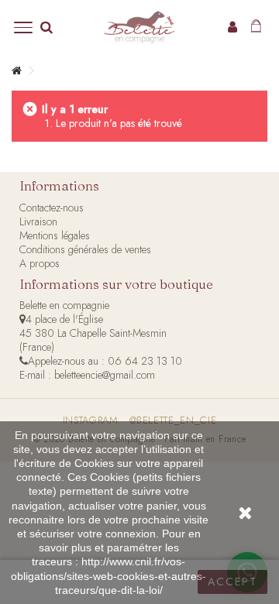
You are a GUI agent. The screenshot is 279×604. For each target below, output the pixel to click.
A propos (39, 263)
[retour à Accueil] (16, 71)
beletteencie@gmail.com (104, 375)
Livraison (38, 221)
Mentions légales (54, 235)
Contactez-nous (51, 207)
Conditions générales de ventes (85, 249)
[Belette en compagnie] (139, 27)
